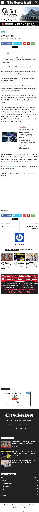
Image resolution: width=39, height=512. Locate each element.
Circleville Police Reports (32, 227)
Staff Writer (6, 39)
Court (2, 492)
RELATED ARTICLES (11, 250)
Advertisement (23, 504)
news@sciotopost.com (23, 425)
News (7, 30)
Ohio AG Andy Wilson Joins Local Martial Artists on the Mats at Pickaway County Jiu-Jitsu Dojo (32, 265)
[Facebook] (14, 429)
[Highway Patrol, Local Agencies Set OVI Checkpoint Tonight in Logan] (19, 257)
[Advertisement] (18, 194)
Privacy (14, 504)
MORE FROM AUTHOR (26, 250)
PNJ (7, 210)
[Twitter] (22, 429)
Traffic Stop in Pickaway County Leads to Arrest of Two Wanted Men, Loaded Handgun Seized (6, 265)
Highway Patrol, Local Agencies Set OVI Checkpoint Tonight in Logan (19, 264)
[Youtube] (26, 429)
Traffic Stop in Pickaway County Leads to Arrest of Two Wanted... (24, 443)
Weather (3, 495)
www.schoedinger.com (11, 166)
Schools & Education (7, 483)
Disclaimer (7, 504)
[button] (36, 2)
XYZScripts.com (29, 511)
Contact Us (32, 504)
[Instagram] (18, 429)
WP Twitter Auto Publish (12, 511)
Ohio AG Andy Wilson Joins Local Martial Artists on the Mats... (23, 461)
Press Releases (5, 486)
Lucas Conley (6, 226)
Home (2, 30)
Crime (2, 489)
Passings (3, 480)
